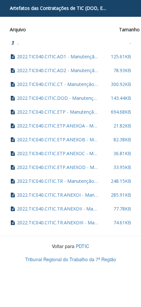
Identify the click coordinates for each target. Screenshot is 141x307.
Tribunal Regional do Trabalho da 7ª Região (70, 259)
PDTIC (82, 246)
